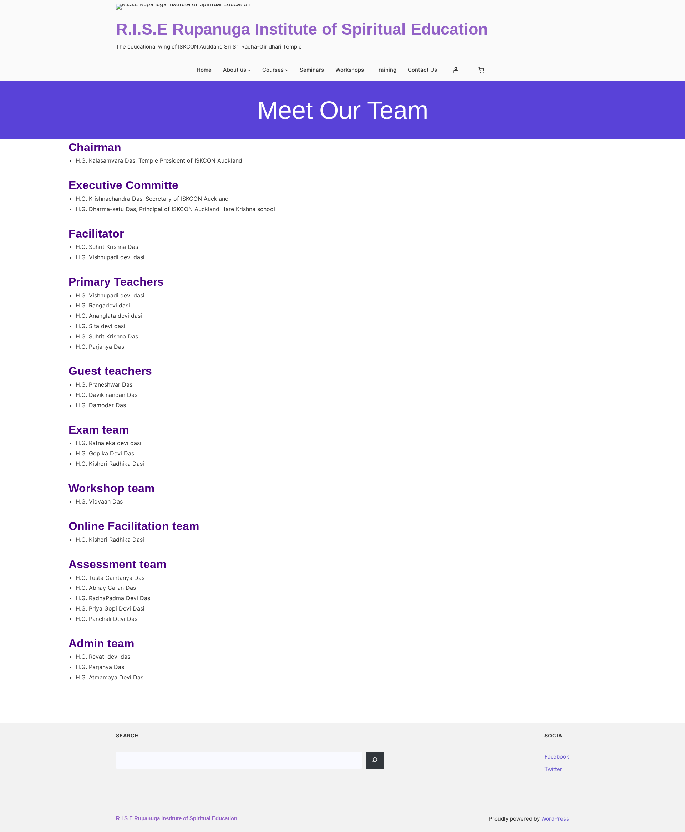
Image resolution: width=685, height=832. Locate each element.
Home (204, 69)
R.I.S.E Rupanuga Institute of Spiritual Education (302, 29)
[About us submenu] (249, 69)
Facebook (556, 756)
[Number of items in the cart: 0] (481, 70)
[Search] (375, 760)
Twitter (553, 769)
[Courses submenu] (286, 69)
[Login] (455, 70)
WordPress (555, 818)
